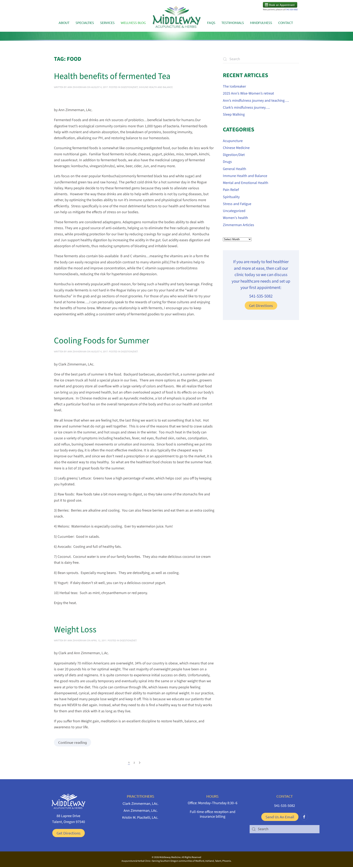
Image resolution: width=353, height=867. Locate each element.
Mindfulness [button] (261, 22)
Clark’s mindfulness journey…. (246, 107)
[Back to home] (176, 18)
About (64, 22)
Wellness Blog (133, 22)
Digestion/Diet (129, 87)
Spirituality (231, 197)
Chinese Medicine (236, 147)
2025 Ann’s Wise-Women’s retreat (248, 93)
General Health (234, 168)
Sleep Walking (234, 114)
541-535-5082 (292, 9)
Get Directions (261, 305)
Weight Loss (75, 629)
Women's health (235, 217)
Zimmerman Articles (238, 225)
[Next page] (140, 762)
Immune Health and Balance (156, 87)
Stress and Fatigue (237, 203)
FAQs (211, 22)
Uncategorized (234, 210)
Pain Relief (231, 189)
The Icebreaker (234, 86)
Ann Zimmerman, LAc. (141, 810)
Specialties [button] (85, 22)
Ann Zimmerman (76, 87)
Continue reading (72, 742)
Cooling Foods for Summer (101, 341)
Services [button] (107, 22)
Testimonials (232, 22)
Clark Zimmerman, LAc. (140, 803)
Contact (285, 22)
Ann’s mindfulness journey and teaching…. (256, 100)
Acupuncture (233, 140)
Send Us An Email (280, 817)
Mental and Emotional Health (245, 182)
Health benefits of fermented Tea (112, 76)
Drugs (227, 161)
